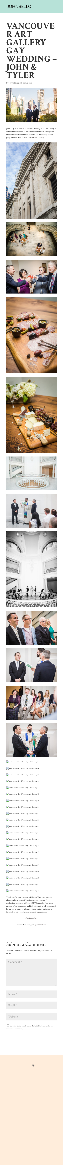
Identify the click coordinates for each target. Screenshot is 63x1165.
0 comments (26, 82)
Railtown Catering (37, 137)
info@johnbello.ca (31, 918)
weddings (15, 82)
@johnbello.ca (40, 925)
